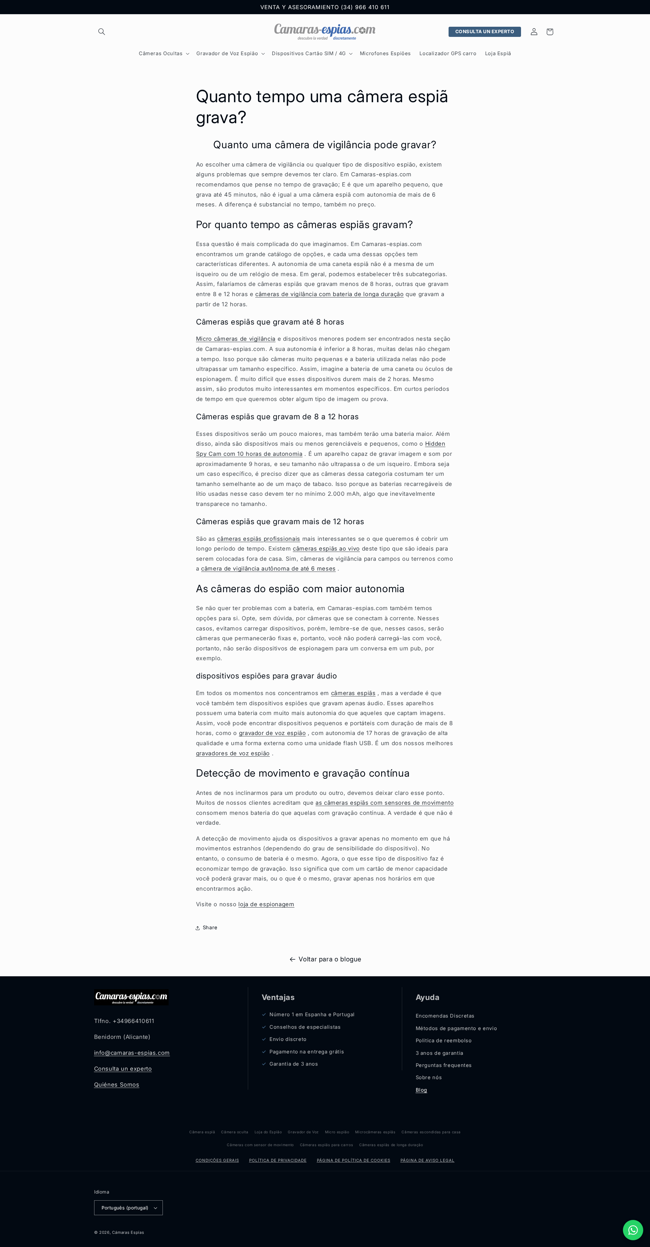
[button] (102, 32)
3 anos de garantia (439, 1053)
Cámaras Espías (128, 1232)
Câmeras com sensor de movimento (260, 1145)
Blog (422, 1090)
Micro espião (337, 1132)
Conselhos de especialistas (305, 1027)
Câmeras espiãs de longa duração (391, 1145)
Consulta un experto (123, 1068)
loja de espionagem (266, 904)
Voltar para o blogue (330, 959)
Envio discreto (288, 1039)
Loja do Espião (268, 1132)
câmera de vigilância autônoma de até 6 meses (268, 568)
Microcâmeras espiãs (375, 1132)
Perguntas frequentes (444, 1065)
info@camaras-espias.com (132, 1052)
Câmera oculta (234, 1132)
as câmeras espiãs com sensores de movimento (385, 802)
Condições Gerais (217, 1160)
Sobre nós (429, 1078)
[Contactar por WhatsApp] (633, 1230)
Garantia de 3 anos (293, 1064)
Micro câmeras (236, 338)
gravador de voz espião (272, 733)
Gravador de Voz (303, 1132)
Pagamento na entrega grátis (306, 1052)
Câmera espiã (202, 1132)
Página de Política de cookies (353, 1160)
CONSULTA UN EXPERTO (485, 31)
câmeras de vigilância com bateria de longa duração (329, 294)
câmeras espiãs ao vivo (326, 548)
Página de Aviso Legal (427, 1160)
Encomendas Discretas (445, 1016)
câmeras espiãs (353, 693)
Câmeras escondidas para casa (431, 1132)
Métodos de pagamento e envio (456, 1028)
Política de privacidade (278, 1160)
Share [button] (210, 928)
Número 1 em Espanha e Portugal (312, 1015)
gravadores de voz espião (233, 753)
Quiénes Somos (116, 1084)
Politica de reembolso (444, 1041)
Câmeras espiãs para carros (326, 1145)
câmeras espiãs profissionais (258, 538)
